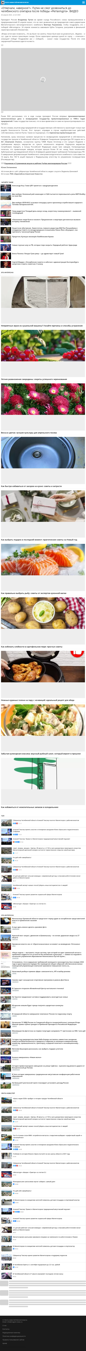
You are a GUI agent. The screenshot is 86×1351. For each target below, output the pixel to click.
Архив (5, 1343)
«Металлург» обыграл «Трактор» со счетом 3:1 (29, 904)
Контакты (6, 1329)
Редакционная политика (11, 1333)
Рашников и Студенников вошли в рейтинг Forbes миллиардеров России (35, 163)
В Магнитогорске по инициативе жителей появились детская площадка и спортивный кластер (46, 1200)
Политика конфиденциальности (14, 1336)
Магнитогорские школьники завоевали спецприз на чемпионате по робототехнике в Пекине (45, 1237)
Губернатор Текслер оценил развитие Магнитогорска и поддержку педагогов (40, 1255)
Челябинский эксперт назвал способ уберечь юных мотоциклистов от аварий (40, 885)
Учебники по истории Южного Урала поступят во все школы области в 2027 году (41, 1154)
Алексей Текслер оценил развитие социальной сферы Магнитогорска (37, 894)
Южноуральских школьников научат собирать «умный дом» (34, 1181)
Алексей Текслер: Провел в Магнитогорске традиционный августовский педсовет (41, 839)
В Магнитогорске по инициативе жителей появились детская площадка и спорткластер (44, 1246)
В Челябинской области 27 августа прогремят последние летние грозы (38, 1274)
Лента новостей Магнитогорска (14, 1347)
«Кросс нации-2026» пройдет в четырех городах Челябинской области (38, 1098)
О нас (5, 1325)
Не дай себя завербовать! (22, 857)
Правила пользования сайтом (13, 1340)
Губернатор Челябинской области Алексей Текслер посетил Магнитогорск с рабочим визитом (46, 820)
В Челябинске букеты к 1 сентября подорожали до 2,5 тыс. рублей (36, 1265)
